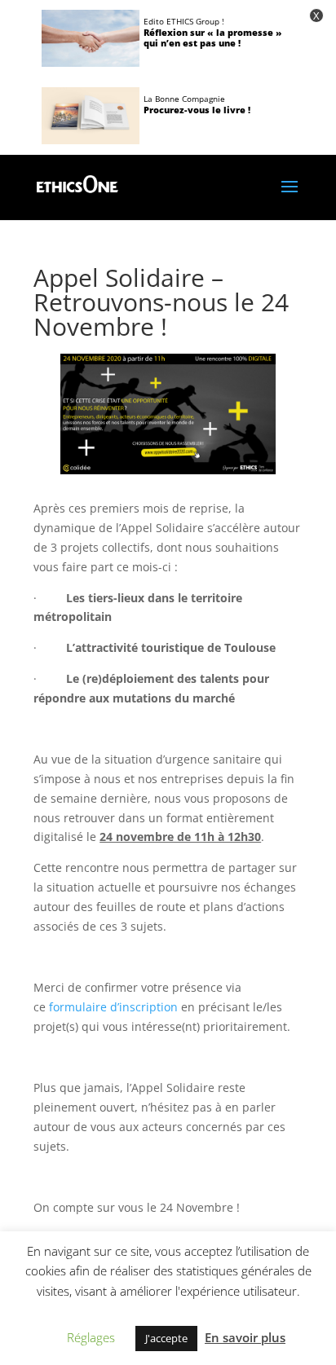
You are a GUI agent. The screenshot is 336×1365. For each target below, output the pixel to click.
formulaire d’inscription (113, 1007)
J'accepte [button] (166, 1338)
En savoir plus (245, 1337)
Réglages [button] (91, 1337)
